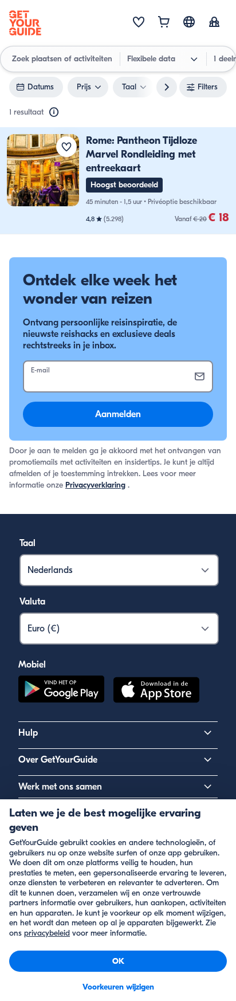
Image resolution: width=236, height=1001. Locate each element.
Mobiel (32, 665)
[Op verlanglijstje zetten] (66, 146)
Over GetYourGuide (57, 760)
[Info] (54, 112)
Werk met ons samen (60, 787)
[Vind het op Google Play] (61, 692)
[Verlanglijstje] (138, 23)
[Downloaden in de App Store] (156, 692)
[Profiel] (214, 23)
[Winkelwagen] (163, 23)
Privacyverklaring (95, 485)
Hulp (28, 733)
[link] (118, 180)
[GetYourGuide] (25, 23)
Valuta (32, 601)
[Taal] (189, 22)
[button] (118, 180)
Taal (27, 543)
